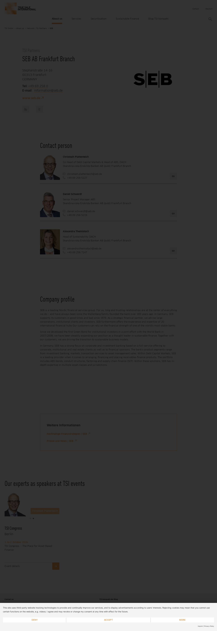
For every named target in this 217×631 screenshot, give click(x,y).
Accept (108, 619)
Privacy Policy (209, 626)
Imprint (200, 626)
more (182, 619)
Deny (35, 619)
